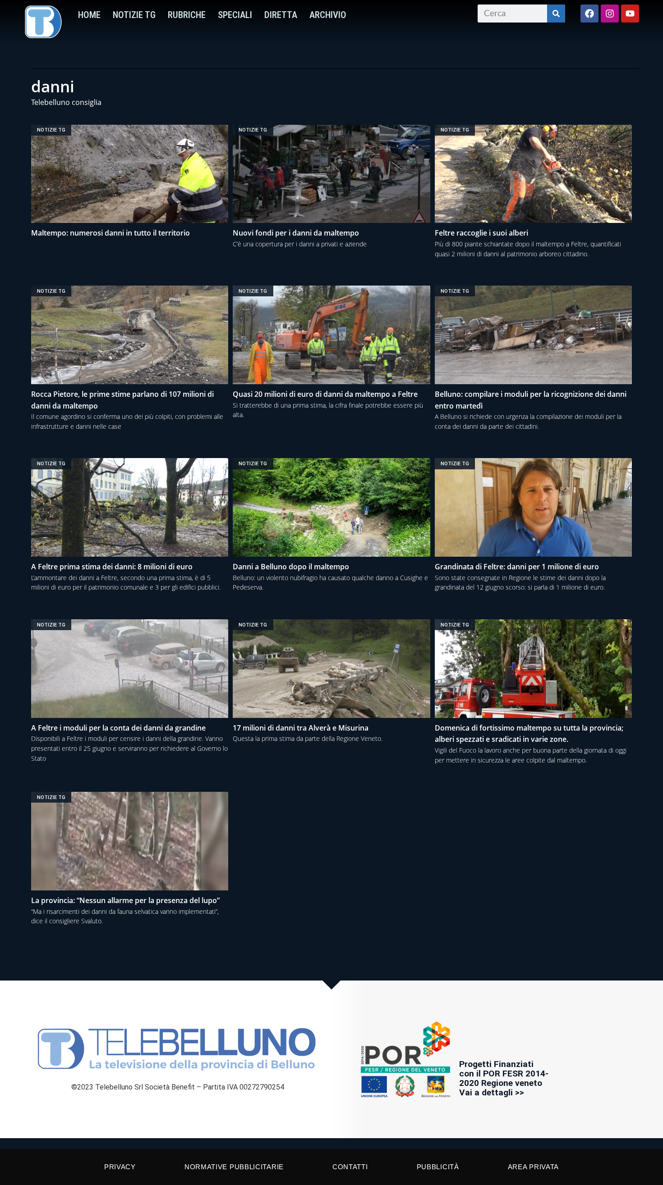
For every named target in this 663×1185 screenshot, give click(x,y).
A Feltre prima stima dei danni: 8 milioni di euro (112, 567)
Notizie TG (134, 14)
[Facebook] (589, 14)
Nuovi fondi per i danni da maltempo (296, 233)
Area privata (533, 1167)
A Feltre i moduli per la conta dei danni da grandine (118, 728)
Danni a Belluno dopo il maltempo (291, 567)
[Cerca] (556, 14)
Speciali (235, 14)
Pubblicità (438, 1167)
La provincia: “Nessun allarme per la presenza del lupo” (125, 900)
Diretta (280, 14)
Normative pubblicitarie (234, 1167)
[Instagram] (610, 14)
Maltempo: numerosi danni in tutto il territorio (110, 233)
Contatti (350, 1167)
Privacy (120, 1167)
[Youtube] (630, 14)
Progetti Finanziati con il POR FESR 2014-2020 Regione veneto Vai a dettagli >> (503, 1078)
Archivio (327, 14)
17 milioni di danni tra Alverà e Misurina (300, 728)
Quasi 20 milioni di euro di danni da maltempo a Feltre (325, 394)
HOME (89, 14)
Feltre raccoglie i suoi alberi (481, 233)
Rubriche (187, 14)
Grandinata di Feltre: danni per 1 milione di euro (517, 567)
